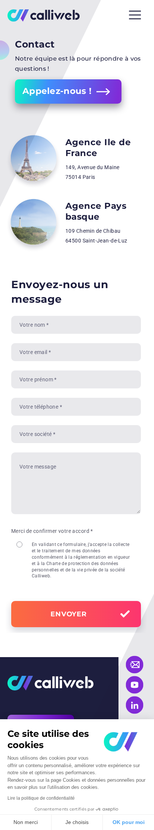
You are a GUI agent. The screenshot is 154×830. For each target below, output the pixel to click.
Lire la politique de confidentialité (41, 798)
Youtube (135, 685)
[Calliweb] (43, 15)
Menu (135, 14)
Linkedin (135, 705)
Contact (135, 665)
